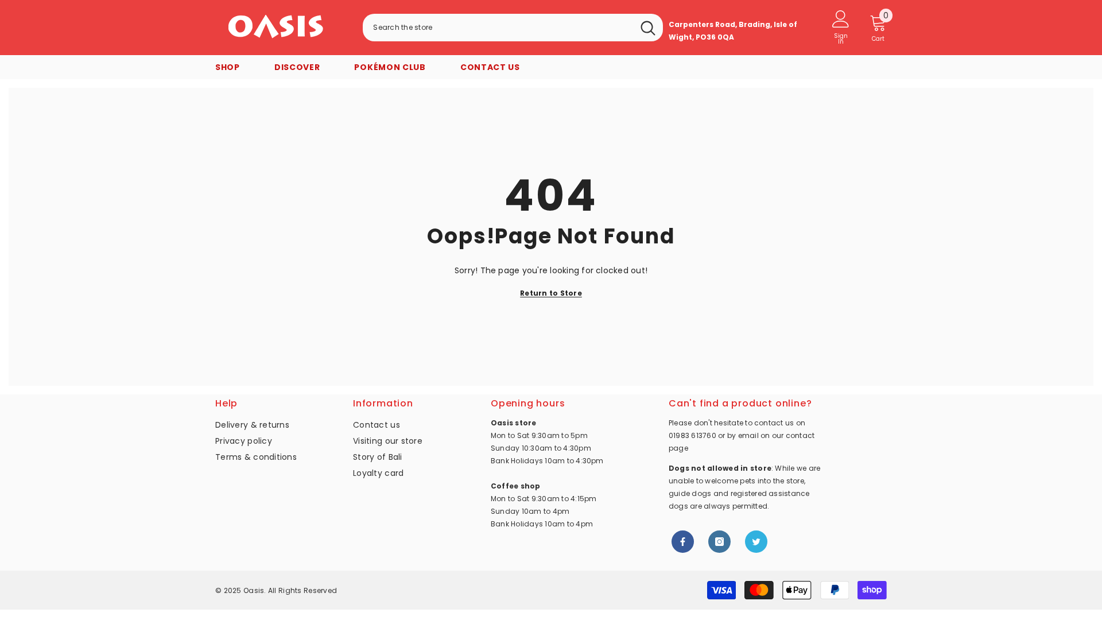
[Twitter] (756, 542)
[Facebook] (683, 542)
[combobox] (498, 27)
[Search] (513, 27)
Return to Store (551, 293)
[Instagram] (719, 542)
